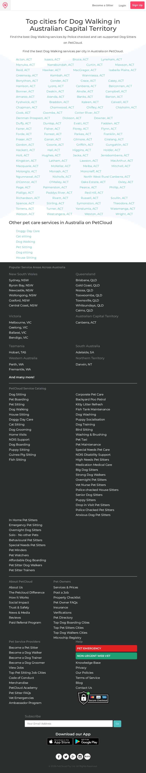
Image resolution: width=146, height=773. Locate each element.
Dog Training (85, 424)
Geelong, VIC (18, 327)
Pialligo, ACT (25, 192)
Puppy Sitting (19, 449)
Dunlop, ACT (52, 123)
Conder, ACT (59, 80)
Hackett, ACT (25, 150)
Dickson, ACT (72, 118)
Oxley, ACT (125, 182)
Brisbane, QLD (86, 280)
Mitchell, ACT (120, 166)
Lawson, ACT (89, 160)
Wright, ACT (124, 214)
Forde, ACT (24, 134)
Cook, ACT (23, 112)
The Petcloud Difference (27, 592)
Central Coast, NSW (23, 305)
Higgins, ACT (81, 150)
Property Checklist (66, 597)
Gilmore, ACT (83, 139)
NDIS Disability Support (93, 454)
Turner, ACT (54, 208)
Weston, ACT (94, 214)
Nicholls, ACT (62, 176)
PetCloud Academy (23, 687)
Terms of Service (88, 678)
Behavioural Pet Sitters (25, 540)
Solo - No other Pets (23, 535)
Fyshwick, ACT (26, 102)
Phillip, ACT (117, 187)
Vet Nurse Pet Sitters (91, 485)
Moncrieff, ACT (90, 171)
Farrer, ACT (24, 128)
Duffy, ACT (23, 123)
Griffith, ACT (84, 144)
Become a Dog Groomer (27, 662)
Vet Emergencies (21, 698)
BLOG (87, 757)
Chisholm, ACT (126, 107)
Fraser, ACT (24, 139)
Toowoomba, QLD (89, 295)
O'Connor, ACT (26, 182)
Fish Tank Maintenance (93, 409)
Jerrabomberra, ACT (115, 155)
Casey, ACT (116, 80)
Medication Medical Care (94, 465)
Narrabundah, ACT (60, 64)
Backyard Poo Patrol (91, 399)
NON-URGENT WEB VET (93, 656)
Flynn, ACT (108, 128)
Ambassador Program (25, 703)
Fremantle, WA (20, 369)
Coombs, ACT (52, 112)
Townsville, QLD (87, 300)
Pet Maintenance (88, 444)
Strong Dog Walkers (90, 474)
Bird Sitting (84, 429)
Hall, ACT (54, 150)
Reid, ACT (23, 70)
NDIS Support (19, 439)
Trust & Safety (19, 607)
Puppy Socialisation (90, 419)
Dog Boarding (19, 444)
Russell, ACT (89, 198)
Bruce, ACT (80, 59)
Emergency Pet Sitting (25, 525)
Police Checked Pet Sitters (95, 510)
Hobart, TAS (17, 352)
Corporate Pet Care (89, 394)
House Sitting (26, 257)
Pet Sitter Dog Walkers (25, 565)
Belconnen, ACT (120, 86)
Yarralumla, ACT (87, 208)
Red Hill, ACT (94, 192)
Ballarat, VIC (17, 332)
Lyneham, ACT (111, 59)
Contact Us (84, 687)
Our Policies (84, 672)
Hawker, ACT (51, 70)
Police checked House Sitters (97, 490)
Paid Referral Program (25, 622)
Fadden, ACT (110, 123)
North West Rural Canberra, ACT (107, 176)
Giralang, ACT (114, 139)
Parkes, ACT (82, 134)
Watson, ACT (25, 214)
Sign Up (137, 5)
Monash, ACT (58, 171)
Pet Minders (18, 550)
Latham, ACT (58, 160)
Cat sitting (23, 236)
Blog (79, 683)
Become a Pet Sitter (23, 647)
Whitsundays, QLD (89, 305)
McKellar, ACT (61, 166)
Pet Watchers (19, 555)
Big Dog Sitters (87, 470)
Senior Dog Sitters (89, 495)
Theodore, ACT (123, 203)
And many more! (21, 377)
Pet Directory (63, 617)
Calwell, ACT (120, 102)
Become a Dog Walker (25, 652)
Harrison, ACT (25, 86)
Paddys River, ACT (59, 192)
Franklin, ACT (113, 134)
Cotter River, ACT (87, 112)
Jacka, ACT (80, 155)
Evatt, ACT (81, 123)
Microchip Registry (67, 637)
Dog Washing (86, 414)
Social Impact (19, 602)
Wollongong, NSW (22, 295)
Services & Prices (65, 587)
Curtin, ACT (94, 64)
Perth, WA (16, 364)
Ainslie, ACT (85, 91)
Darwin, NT (84, 364)
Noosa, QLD (84, 290)
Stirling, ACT (55, 203)
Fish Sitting (17, 459)
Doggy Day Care (28, 231)
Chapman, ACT (27, 107)
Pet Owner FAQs (65, 602)
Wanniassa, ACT (93, 75)
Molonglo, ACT (26, 171)
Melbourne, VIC (20, 322)
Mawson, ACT (124, 64)
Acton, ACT (24, 59)
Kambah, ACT (60, 75)
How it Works (19, 597)
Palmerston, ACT (55, 187)
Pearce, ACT (88, 187)
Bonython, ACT (27, 80)
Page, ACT (23, 187)
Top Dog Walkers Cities (70, 632)
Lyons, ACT (56, 86)
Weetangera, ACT (59, 214)
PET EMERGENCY (89, 648)
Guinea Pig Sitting (22, 454)
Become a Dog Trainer (25, 657)
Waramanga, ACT (122, 208)
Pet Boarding (18, 399)
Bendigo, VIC (18, 337)
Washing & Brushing (91, 434)
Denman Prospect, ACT (33, 118)
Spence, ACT (25, 203)
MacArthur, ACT (122, 160)
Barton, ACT (114, 96)
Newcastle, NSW (21, 290)
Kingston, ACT (26, 160)
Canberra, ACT (86, 86)
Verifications (62, 612)
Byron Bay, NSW (21, 285)
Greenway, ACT (27, 75)
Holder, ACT (111, 150)
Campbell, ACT (116, 91)
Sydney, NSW (19, 280)
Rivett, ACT (60, 198)
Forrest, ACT (53, 134)
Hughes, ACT (51, 155)
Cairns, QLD (84, 310)
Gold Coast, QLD (88, 285)
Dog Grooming (20, 429)
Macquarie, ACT (27, 166)
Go (117, 723)
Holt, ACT (22, 155)
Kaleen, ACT (90, 102)
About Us (16, 587)
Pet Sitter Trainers (22, 570)
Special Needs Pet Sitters (27, 545)
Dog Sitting (17, 394)
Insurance (60, 607)
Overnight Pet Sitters (91, 479)
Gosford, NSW (19, 300)
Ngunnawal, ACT (28, 176)
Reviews (15, 617)
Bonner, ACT (25, 91)
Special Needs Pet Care (93, 449)
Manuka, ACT (25, 64)
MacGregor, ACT (84, 70)
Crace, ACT (88, 80)
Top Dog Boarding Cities (71, 622)
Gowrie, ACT (55, 144)
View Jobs (16, 667)
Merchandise (18, 683)
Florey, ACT (81, 128)
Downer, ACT (103, 118)
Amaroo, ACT (25, 96)
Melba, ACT (91, 166)
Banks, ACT (85, 96)
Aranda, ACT (55, 96)
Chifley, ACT (95, 107)
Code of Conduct (21, 678)
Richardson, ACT (28, 198)
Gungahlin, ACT (117, 144)
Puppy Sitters (86, 500)
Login (122, 5)
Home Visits (18, 434)
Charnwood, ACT (62, 107)
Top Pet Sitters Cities (68, 627)
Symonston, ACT (89, 203)
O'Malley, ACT (59, 182)
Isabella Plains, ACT (122, 70)
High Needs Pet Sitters (92, 459)
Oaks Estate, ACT (93, 182)
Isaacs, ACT (52, 59)
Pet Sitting (24, 247)
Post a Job (61, 592)
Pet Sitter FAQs (20, 693)
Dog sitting (24, 252)
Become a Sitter (102, 5)
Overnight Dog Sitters (25, 530)
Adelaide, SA (85, 352)
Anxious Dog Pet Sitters (93, 515)
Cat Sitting (17, 424)
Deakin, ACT (55, 91)
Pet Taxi (81, 439)
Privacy (81, 667)
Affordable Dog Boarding (27, 560)
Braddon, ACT (59, 102)
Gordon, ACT (25, 144)
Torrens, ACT (25, 208)
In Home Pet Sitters (23, 520)
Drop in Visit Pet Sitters (93, 505)
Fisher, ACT (52, 128)
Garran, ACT (52, 139)
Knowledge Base (88, 662)
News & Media (19, 612)
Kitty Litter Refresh (89, 404)
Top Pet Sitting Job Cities (27, 672)
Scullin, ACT (119, 198)
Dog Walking (25, 241)
